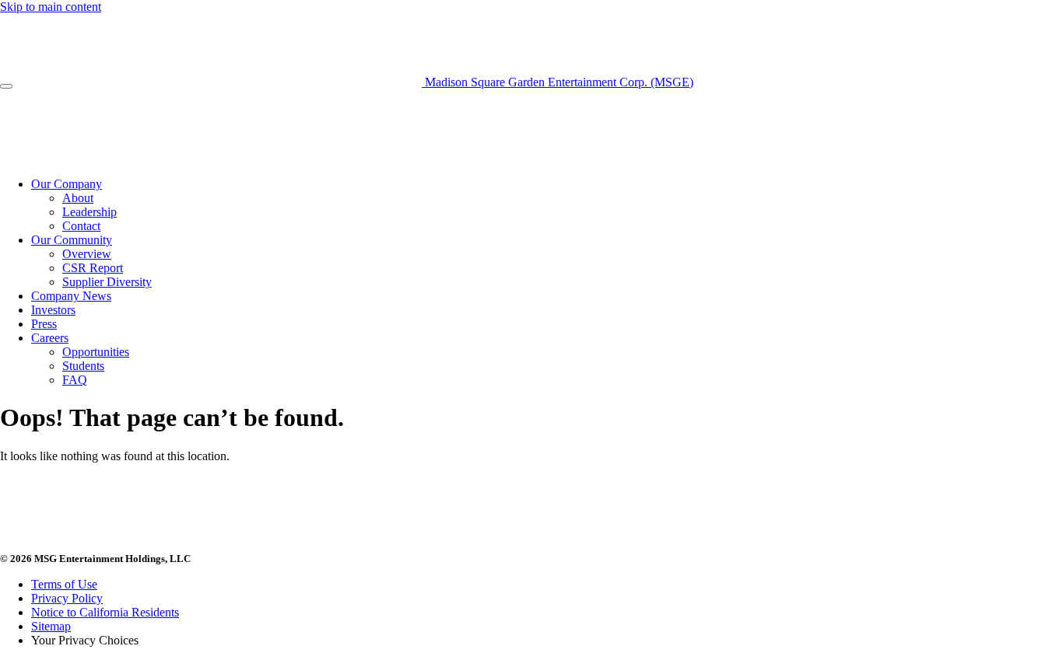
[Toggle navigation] (6, 86)
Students (83, 365)
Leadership (89, 211)
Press (44, 323)
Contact (81, 225)
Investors (53, 309)
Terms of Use (64, 584)
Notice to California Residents (105, 612)
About (77, 197)
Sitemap (51, 626)
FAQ (74, 379)
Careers (49, 337)
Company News (71, 295)
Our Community (71, 239)
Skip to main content (50, 6)
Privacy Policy (67, 598)
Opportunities (95, 351)
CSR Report (92, 267)
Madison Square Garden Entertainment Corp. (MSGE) (557, 82)
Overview (86, 253)
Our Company (66, 183)
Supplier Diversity (107, 281)
